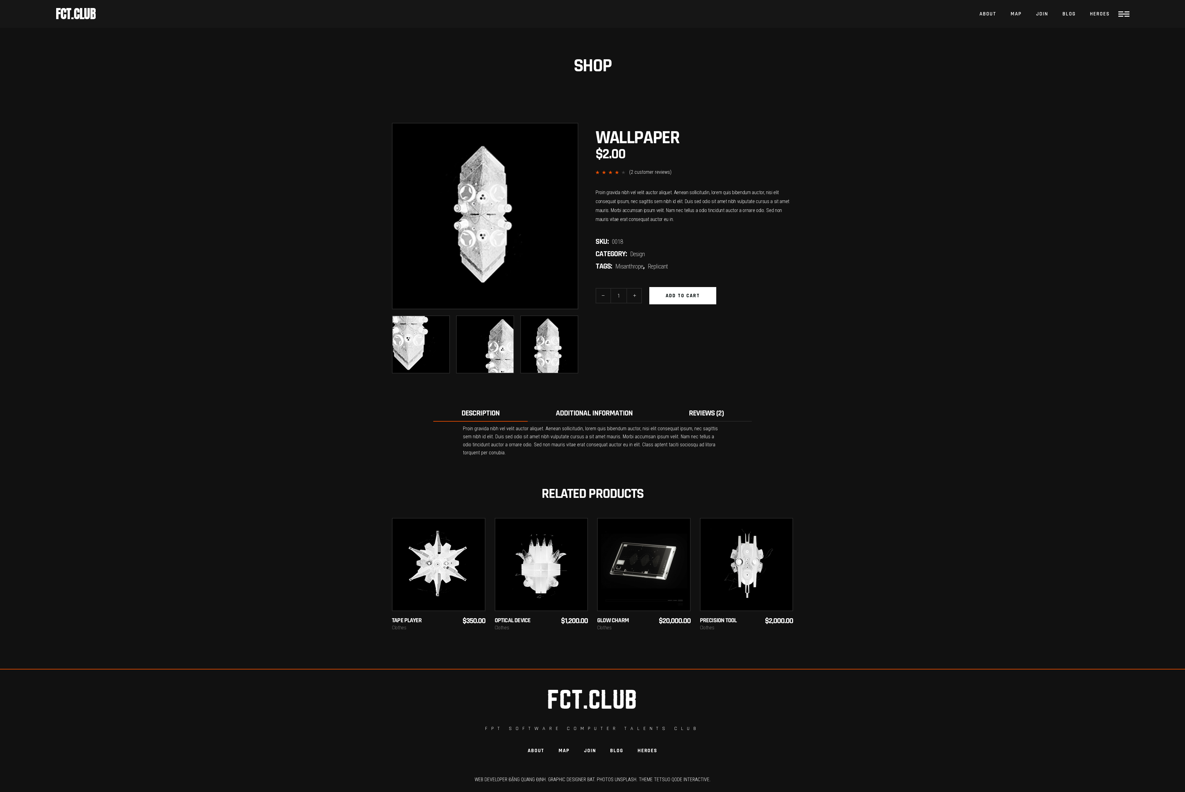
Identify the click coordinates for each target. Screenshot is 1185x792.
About (536, 751)
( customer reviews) (650, 172)
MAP (564, 751)
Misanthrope (629, 266)
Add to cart (683, 295)
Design (637, 254)
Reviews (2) (706, 413)
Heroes (647, 751)
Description (480, 413)
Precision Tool (718, 619)
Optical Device (513, 619)
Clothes (399, 628)
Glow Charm (613, 619)
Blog (616, 751)
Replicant (658, 266)
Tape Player (407, 619)
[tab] (480, 414)
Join (590, 751)
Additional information (594, 413)
